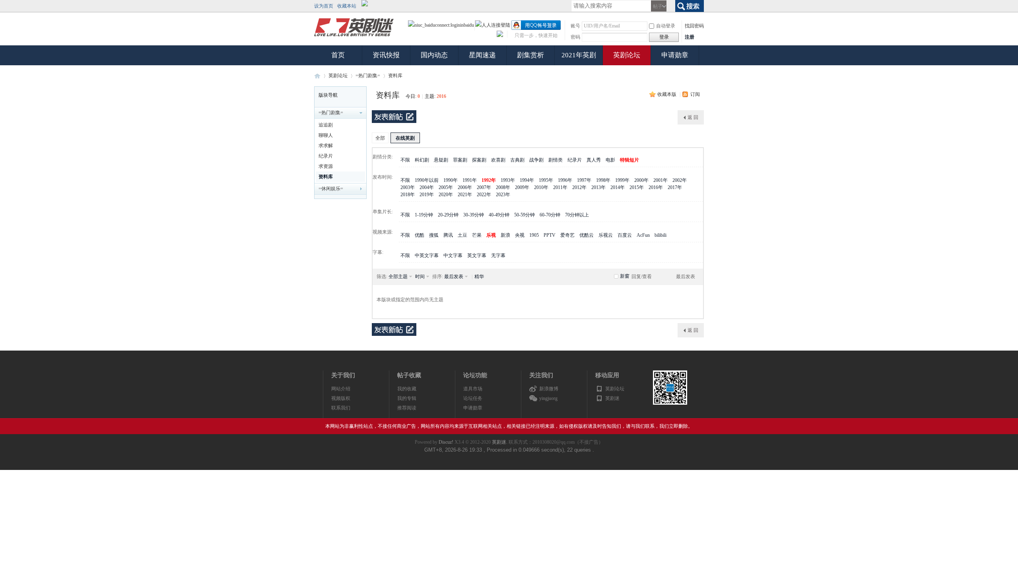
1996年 (565, 180)
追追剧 (326, 125)
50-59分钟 (524, 215)
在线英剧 (405, 138)
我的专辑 (406, 398)
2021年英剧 (578, 55)
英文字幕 (476, 255)
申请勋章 (674, 55)
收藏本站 (346, 6)
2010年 (541, 187)
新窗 (624, 276)
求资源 (326, 166)
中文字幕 (452, 255)
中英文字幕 (427, 255)
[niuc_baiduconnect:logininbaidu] (441, 25)
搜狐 (434, 235)
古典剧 (517, 160)
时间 (420, 276)
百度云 (625, 235)
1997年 (584, 180)
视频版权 (340, 398)
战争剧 (536, 160)
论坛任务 (472, 398)
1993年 (508, 180)
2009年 (522, 187)
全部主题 (398, 276)
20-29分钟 (448, 215)
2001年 (660, 180)
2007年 (484, 187)
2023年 (503, 194)
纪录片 (326, 156)
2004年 (427, 187)
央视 (520, 235)
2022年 (484, 194)
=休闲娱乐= (331, 188)
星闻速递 (482, 55)
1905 (534, 235)
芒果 (477, 235)
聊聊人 (326, 135)
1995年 (546, 180)
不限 (405, 160)
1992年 (489, 180)
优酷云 (586, 235)
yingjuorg (548, 398)
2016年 (656, 187)
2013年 (598, 187)
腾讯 (448, 235)
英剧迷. (499, 442)
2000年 (641, 180)
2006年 (465, 187)
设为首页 (323, 6)
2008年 (503, 187)
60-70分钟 (550, 215)
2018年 (407, 194)
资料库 (395, 75)
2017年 (675, 187)
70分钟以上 (577, 215)
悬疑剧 (441, 160)
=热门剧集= (368, 75)
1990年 (450, 180)
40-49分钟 (499, 215)
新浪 (505, 235)
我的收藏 (406, 389)
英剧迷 (317, 76)
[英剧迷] (354, 36)
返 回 (693, 117)
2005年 (446, 187)
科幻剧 (422, 160)
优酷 (419, 235)
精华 (479, 276)
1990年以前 (427, 180)
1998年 (603, 180)
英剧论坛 (626, 55)
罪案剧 (460, 160)
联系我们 (340, 408)
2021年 (465, 194)
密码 (575, 37)
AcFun (643, 235)
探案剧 (479, 160)
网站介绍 (340, 389)
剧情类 (555, 160)
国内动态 (434, 55)
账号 (575, 26)
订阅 (695, 94)
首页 (338, 55)
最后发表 (453, 276)
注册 (689, 37)
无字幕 (498, 255)
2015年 (636, 187)
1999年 (622, 180)
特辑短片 (629, 160)
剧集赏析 (530, 55)
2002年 (679, 180)
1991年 (469, 180)
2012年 (579, 187)
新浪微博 (548, 389)
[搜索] (689, 5)
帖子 (657, 6)
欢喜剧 (498, 160)
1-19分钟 (424, 215)
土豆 (462, 235)
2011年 (560, 187)
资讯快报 (386, 55)
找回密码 (694, 26)
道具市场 (472, 389)
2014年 (617, 187)
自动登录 (665, 26)
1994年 (527, 180)
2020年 (446, 194)
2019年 (427, 194)
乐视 (491, 235)
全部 (380, 138)
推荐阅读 (406, 408)
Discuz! (446, 442)
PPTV (550, 235)
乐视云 (605, 235)
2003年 (407, 187)
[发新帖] (394, 116)
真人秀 (594, 160)
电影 (610, 160)
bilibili (660, 235)
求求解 (326, 145)
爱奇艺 (567, 235)
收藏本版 (666, 94)
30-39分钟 (473, 215)
